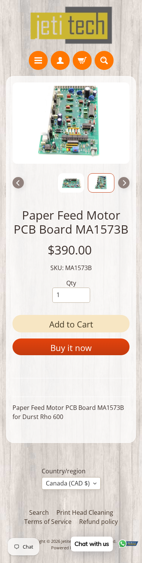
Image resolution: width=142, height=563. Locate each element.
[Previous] (18, 182)
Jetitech (68, 541)
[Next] (124, 182)
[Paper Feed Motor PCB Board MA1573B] (101, 183)
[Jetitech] (71, 25)
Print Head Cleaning (84, 512)
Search (39, 512)
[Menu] (38, 60)
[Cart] (82, 60)
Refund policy (98, 521)
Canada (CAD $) (68, 483)
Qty (71, 283)
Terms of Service (48, 521)
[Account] (60, 60)
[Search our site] (104, 60)
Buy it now (71, 347)
